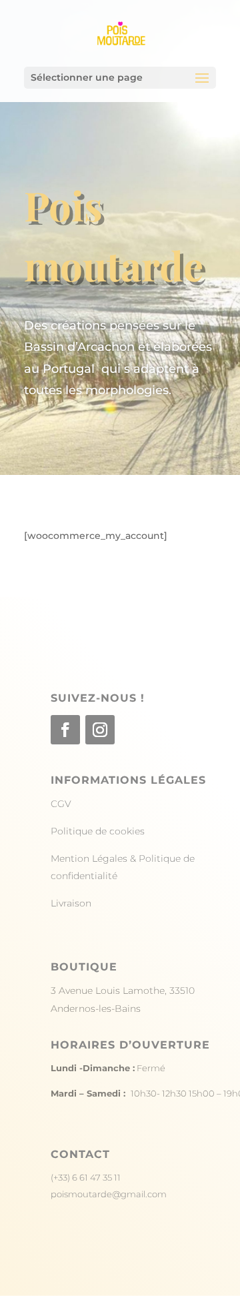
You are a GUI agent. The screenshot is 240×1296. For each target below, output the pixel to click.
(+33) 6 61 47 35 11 (86, 1177)
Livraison (71, 903)
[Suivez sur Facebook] (65, 729)
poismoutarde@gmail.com (109, 1194)
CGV (61, 804)
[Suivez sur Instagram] (100, 729)
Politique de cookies (98, 831)
